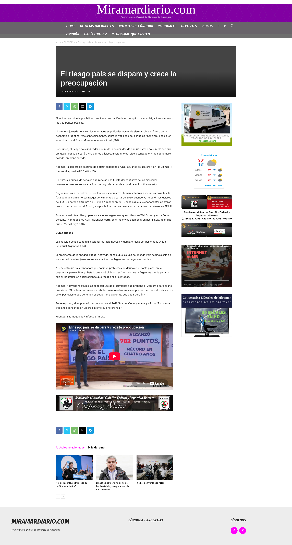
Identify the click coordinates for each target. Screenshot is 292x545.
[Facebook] (218, 26)
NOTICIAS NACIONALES (97, 26)
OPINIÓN (72, 34)
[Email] (82, 106)
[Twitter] (224, 26)
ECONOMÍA (69, 42)
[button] (232, 26)
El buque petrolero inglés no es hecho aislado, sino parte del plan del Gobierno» (113, 486)
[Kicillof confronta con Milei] (155, 467)
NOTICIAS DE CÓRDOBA (135, 26)
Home (70, 26)
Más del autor (97, 447)
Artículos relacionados (70, 447)
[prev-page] (58, 496)
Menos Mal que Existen (131, 34)
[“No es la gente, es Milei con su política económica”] (74, 467)
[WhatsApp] (74, 106)
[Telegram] (90, 106)
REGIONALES (167, 26)
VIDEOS (207, 26)
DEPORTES (189, 26)
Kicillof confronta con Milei (150, 483)
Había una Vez (95, 34)
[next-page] (63, 496)
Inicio (58, 42)
